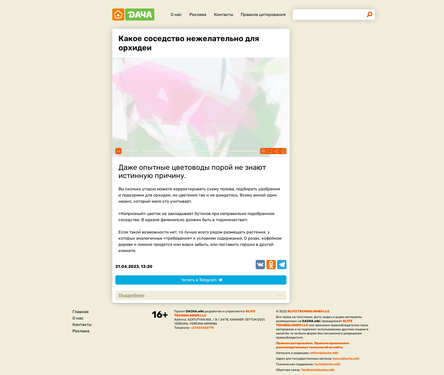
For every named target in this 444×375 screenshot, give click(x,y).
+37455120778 (202, 328)
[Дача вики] (133, 14)
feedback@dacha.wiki (317, 370)
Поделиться (276, 151)
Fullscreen (269, 151)
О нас (176, 14)
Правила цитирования (263, 14)
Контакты (223, 14)
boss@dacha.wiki (346, 358)
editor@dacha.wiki (324, 353)
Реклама (197, 14)
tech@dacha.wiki (327, 364)
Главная (80, 311)
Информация (283, 151)
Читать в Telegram (199, 279)
